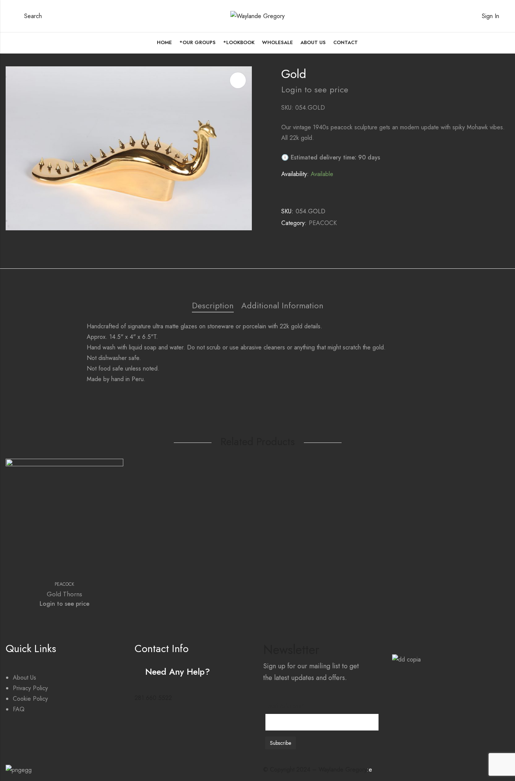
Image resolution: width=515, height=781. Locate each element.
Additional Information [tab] (282, 305)
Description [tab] (213, 305)
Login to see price (314, 89)
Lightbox (238, 80)
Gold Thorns (64, 594)
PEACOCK (323, 223)
